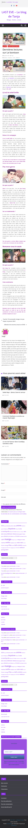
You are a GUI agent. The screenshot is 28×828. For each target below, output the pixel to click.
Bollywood (6, 529)
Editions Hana (11, 534)
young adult (4, 550)
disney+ (22, 531)
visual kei (24, 545)
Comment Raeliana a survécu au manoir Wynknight (13, 417)
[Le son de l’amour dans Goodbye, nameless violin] (14, 427)
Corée (14, 57)
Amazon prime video (11, 525)
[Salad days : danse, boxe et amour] (14, 377)
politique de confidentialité (14, 763)
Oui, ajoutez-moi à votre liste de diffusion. (14, 504)
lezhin (25, 536)
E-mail (3, 490)
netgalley (12, 542)
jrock (9, 536)
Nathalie (3, 624)
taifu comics (18, 545)
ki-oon (17, 536)
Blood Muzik (4, 606)
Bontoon (5, 57)
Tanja (12, 55)
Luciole (2, 622)
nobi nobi (20, 543)
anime (18, 525)
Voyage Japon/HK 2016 (5, 547)
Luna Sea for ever (5, 609)
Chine (17, 529)
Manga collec (4, 596)
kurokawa (22, 536)
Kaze (14, 536)
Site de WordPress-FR (6, 807)
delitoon (18, 531)
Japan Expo (22, 534)
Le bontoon (11, 78)
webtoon (18, 57)
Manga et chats (21, 539)
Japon (2, 536)
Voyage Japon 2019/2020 (14, 547)
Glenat (17, 534)
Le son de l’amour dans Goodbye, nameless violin (14, 442)
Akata (5, 525)
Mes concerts (4, 783)
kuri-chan (3, 619)
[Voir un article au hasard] (25, 25)
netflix (7, 542)
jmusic (6, 536)
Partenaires (4, 786)
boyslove (10, 57)
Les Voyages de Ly (5, 568)
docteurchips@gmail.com (7, 573)
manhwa (3, 542)
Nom (3, 483)
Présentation (4, 789)
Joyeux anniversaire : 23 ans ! (13, 566)
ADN (2, 526)
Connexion (3, 798)
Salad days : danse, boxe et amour (14, 392)
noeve (24, 542)
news (15, 542)
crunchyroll (5, 531)
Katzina (3, 617)
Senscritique (4, 598)
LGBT (2, 539)
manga (8, 539)
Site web (3, 497)
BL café (3, 585)
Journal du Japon (5, 587)
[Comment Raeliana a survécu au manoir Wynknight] (14, 401)
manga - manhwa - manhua (13, 46)
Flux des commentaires (6, 804)
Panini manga (4, 545)
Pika (10, 545)
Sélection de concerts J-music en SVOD (14, 324)
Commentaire (5, 464)
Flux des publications (6, 801)
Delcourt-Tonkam (13, 531)
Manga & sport (14, 539)
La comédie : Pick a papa (12, 2)
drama (5, 534)
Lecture (4, 46)
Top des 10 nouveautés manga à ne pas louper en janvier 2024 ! (13, 320)
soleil (13, 545)
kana (12, 536)
